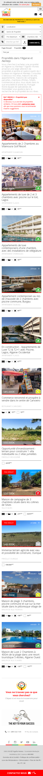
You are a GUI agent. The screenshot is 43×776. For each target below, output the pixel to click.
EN (18, 763)
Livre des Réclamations (10, 760)
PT (21, 763)
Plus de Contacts (32, 732)
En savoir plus (24, 4)
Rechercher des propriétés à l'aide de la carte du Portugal (21, 20)
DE (24, 763)
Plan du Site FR (35, 760)
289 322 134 (14, 732)
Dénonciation (24, 760)
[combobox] (21, 52)
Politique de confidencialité (29, 757)
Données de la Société (11, 757)
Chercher (33, 43)
